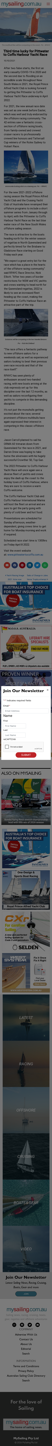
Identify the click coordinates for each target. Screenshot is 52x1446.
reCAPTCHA (9, 739)
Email (6, 705)
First (5, 720)
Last (5, 730)
